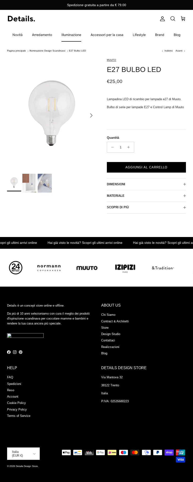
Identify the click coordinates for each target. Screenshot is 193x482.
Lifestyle (139, 35)
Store (105, 327)
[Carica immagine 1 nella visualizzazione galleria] (51, 113)
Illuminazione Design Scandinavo (47, 51)
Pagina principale (16, 51)
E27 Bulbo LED (77, 51)
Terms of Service (18, 416)
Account (12, 396)
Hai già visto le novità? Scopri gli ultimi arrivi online (80, 243)
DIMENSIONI (116, 184)
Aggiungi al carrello (146, 167)
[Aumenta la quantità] (130, 147)
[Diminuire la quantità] (111, 147)
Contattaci (108, 340)
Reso (10, 390)
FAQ (10, 377)
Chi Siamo (108, 314)
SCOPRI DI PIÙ (118, 207)
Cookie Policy (16, 403)
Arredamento (42, 35)
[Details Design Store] (21, 19)
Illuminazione (71, 35)
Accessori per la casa (107, 35)
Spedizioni (14, 384)
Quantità (113, 137)
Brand (159, 35)
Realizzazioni (110, 347)
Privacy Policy (17, 409)
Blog (177, 35)
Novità (17, 35)
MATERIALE (116, 196)
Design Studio (110, 334)
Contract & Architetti (115, 321)
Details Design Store (27, 466)
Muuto (111, 60)
